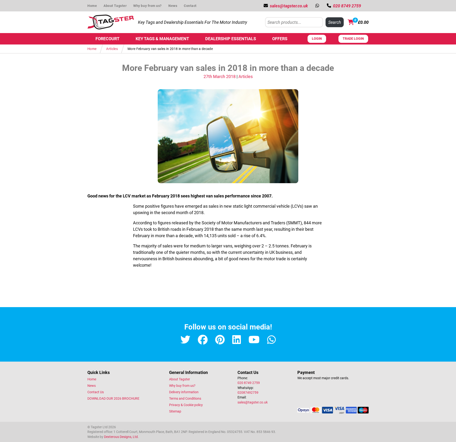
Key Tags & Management (162, 38)
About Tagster (115, 6)
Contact (190, 6)
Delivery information (184, 392)
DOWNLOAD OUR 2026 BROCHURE (113, 398)
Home (92, 6)
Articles (112, 49)
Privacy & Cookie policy (186, 405)
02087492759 (248, 392)
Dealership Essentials (230, 38)
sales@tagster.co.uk (253, 402)
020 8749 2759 (249, 383)
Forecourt (107, 38)
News (172, 6)
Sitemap (175, 411)
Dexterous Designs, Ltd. (121, 437)
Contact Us (95, 392)
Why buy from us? (147, 6)
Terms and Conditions (185, 398)
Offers (279, 38)
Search (334, 22)
